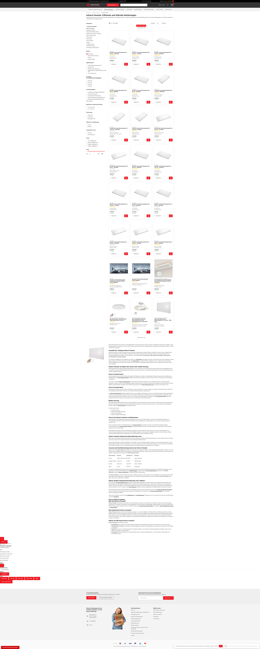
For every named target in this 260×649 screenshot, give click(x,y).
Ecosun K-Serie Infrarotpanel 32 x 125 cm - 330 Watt (163, 167)
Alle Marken (90, 53)
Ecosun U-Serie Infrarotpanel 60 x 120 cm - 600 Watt (163, 53)
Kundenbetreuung (135, 623)
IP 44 (90, 84)
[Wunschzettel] (167, 5)
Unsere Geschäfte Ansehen (105, 597)
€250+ (37, 578)
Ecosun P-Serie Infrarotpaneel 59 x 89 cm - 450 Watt (163, 242)
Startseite (88, 12)
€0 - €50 (12, 578)
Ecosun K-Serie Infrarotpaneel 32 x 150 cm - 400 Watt (141, 167)
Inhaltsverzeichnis (135, 625)
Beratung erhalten (4, 560)
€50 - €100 (20, 578)
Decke (90, 116)
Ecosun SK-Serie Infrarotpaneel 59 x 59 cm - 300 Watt (141, 129)
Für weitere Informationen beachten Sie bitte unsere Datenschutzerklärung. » (243, 646)
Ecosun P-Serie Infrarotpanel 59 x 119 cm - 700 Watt (140, 242)
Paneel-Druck (89, 37)
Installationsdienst (90, 44)
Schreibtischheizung (90, 46)
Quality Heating (91, 59)
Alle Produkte (156, 618)
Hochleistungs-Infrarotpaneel (92, 47)
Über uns (133, 610)
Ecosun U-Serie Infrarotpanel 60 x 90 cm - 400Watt (118, 91)
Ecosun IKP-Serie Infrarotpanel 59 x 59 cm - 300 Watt (119, 167)
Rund (90, 132)
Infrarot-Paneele (105, 12)
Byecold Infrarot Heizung (93, 55)
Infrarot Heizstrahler (120, 9)
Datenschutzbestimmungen (137, 616)
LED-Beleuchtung (92, 94)
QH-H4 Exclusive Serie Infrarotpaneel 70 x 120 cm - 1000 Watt (162, 320)
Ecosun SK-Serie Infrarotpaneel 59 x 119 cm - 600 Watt (118, 129)
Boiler (1, 549)
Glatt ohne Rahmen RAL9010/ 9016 (96, 97)
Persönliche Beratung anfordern (10, 647)
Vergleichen (113, 64)
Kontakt (132, 635)
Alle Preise (4, 578)
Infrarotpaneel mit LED (5, 551)
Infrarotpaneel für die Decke (6, 554)
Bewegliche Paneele (90, 30)
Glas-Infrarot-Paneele (91, 35)
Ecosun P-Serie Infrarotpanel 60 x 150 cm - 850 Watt (118, 242)
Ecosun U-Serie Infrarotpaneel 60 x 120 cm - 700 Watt (141, 53)
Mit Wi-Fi (91, 67)
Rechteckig (91, 134)
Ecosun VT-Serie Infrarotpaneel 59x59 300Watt (140, 280)
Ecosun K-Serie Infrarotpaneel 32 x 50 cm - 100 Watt (163, 204)
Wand (90, 115)
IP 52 (90, 82)
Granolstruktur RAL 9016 (94, 95)
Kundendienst (168, 9)
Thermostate (129, 9)
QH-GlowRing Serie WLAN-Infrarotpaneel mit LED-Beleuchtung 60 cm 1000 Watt (139, 320)
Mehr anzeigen (89, 101)
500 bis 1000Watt (93, 142)
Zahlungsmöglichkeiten (136, 618)
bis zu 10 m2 (91, 107)
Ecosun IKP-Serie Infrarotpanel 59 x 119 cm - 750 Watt (163, 129)
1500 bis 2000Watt (93, 146)
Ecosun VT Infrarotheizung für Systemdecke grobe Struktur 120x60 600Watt (117, 281)
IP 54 (90, 80)
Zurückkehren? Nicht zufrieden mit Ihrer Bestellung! (139, 628)
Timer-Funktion (92, 73)
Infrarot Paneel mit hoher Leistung (93, 33)
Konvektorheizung (138, 9)
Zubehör (88, 42)
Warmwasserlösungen (148, 9)
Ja (89, 124)
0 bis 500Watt (92, 140)
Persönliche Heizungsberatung (137, 633)
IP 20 (90, 86)
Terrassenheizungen (4, 558)
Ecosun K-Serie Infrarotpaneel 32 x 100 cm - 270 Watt (118, 204)
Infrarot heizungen (108, 9)
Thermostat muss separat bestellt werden (97, 71)
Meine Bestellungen (157, 612)
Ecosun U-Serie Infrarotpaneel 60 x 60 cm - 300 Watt (141, 91)
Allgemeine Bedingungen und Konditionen (140, 612)
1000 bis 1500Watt (93, 144)
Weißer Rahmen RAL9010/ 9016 (96, 99)
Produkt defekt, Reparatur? (137, 631)
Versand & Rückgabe (135, 621)
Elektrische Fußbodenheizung (95, 9)
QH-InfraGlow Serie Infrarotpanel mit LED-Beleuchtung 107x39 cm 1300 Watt (162, 281)
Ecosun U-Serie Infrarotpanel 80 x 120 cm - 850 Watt (118, 53)
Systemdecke (91, 118)
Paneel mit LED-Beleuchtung (92, 31)
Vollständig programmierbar (94, 65)
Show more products (141, 25)
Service (90, 625)
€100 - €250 (29, 578)
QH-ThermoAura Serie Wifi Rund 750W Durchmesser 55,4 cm (118, 319)
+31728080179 (92, 621)
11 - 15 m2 (91, 109)
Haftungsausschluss (135, 614)
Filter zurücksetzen (6, 581)
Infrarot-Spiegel (89, 40)
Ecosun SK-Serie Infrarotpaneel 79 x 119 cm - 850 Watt (163, 91)
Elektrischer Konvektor (5, 556)
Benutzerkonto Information (159, 610)
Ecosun (89, 57)
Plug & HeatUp (159, 9)
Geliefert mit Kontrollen (94, 69)
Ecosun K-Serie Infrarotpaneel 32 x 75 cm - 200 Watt (141, 204)
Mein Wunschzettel (157, 614)
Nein (89, 126)
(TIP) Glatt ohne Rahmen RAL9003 (96, 92)
